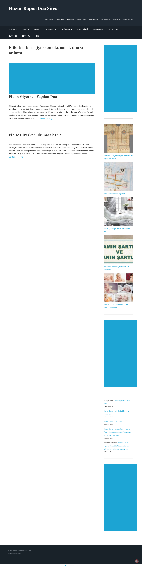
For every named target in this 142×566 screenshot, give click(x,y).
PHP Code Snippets (63, 565)
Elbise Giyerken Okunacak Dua (35, 135)
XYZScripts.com (79, 565)
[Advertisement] (52, 79)
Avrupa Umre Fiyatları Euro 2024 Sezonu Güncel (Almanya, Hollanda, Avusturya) (117, 432)
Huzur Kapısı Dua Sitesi (34, 9)
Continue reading (45, 118)
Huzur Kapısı (108, 411)
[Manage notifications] (137, 561)
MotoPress (18, 553)
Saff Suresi (119, 421)
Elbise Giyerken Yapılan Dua (33, 96)
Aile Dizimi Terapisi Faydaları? (115, 193)
